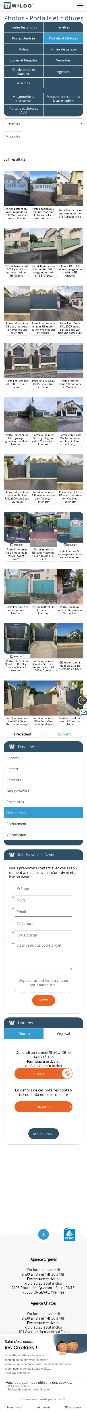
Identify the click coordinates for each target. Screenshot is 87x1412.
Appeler (39, 1074)
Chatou (24, 1033)
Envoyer (44, 1000)
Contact (12, 768)
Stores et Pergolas (23, 60)
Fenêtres (63, 27)
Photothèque (16, 812)
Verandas (63, 60)
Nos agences (43, 1134)
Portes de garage (63, 49)
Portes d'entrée (23, 38)
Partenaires (15, 801)
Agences (63, 71)
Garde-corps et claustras (23, 71)
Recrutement (16, 823)
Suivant (64, 734)
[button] (43, 1234)
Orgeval (63, 1033)
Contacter (44, 1107)
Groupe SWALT (17, 790)
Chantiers (13, 779)
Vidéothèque (16, 834)
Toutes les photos (23, 27)
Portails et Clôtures (63, 38)
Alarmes (23, 83)
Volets (23, 49)
